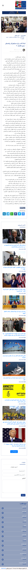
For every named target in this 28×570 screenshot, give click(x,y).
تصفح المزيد (14, 451)
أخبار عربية (24, 511)
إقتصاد (25, 520)
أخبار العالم (17, 35)
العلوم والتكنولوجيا (22, 562)
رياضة (25, 525)
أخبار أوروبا (24, 506)
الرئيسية (22, 35)
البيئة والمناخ (23, 544)
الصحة (25, 539)
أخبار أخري (24, 548)
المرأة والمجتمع (23, 553)
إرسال (23, 495)
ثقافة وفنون (24, 534)
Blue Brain (3, 568)
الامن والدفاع (23, 558)
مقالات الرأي (23, 530)
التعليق (23, 478)
